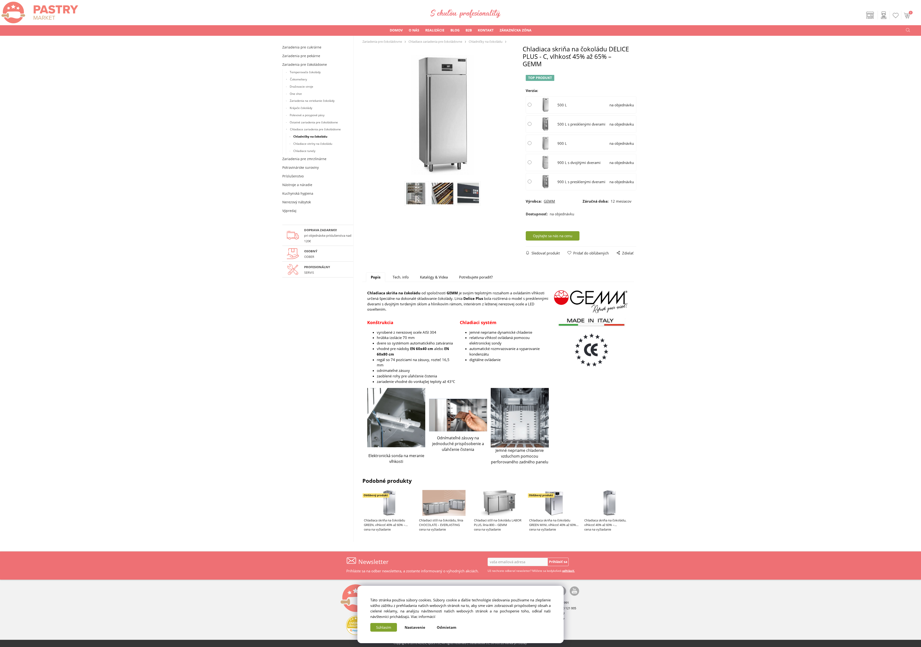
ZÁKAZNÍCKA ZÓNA (515, 30)
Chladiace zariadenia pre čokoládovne (315, 129)
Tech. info (401, 277)
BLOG (455, 30)
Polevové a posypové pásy (307, 115)
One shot (296, 94)
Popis (375, 277)
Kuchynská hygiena (297, 193)
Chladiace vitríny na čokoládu (312, 144)
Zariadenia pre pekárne (301, 56)
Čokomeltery (298, 79)
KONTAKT (486, 30)
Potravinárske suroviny (300, 167)
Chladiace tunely (304, 151)
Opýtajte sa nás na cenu (552, 235)
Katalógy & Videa (434, 277)
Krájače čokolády (301, 108)
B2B (469, 30)
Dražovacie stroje (301, 87)
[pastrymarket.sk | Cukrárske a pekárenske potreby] (39, 11)
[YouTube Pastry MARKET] (574, 590)
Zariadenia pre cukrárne (301, 47)
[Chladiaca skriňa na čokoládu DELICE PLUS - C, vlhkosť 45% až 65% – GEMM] (442, 115)
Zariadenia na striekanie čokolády (312, 101)
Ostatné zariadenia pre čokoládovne (314, 122)
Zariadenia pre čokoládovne (304, 64)
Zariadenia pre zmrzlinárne (304, 159)
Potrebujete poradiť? (476, 277)
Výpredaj (289, 210)
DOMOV (396, 30)
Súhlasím (383, 627)
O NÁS (414, 30)
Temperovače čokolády (305, 72)
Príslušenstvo (293, 176)
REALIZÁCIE (434, 30)
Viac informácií (423, 616)
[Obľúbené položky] (896, 15)
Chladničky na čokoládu (310, 136)
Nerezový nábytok (296, 202)
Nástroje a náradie (297, 184)
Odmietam (446, 627)
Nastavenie (415, 627)
